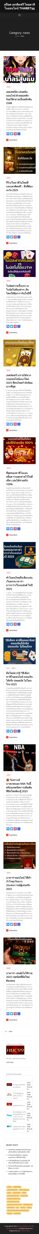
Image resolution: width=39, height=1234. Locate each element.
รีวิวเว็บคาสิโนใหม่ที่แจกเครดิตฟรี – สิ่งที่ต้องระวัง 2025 (19, 186)
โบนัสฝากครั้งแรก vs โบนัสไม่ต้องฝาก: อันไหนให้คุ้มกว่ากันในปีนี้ (18, 289)
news (8, 87)
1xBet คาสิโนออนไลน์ (12, 1189)
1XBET (9, 1186)
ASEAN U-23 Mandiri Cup (13, 1201)
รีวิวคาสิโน (29, 1088)
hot (8, 668)
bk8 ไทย (23, 1207)
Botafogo (10, 1213)
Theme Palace (25, 1231)
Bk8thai (29, 1207)
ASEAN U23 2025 (28, 1204)
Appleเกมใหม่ (24, 1195)
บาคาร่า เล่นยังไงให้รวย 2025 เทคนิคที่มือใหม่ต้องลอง (19, 976)
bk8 (17, 1207)
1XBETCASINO (17, 1186)
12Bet (9, 1192)
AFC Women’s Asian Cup (13, 1195)
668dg (24, 1192)
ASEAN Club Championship (14, 1198)
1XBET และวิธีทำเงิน (24, 1189)
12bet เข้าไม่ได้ (16, 1192)
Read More (13, 140)
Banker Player (11, 1207)
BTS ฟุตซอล (17, 1213)
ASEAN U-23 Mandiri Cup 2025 (14, 1204)
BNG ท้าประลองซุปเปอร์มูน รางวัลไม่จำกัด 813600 (18, 1210)
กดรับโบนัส (9, 1062)
